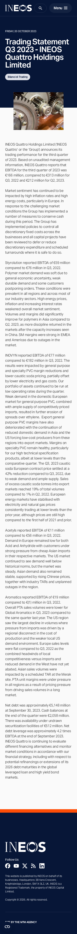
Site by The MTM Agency (21, 922)
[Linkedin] (41, 865)
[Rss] (33, 865)
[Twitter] (24, 865)
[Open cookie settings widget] (7, 927)
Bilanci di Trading (18, 76)
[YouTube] (16, 865)
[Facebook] (7, 865)
